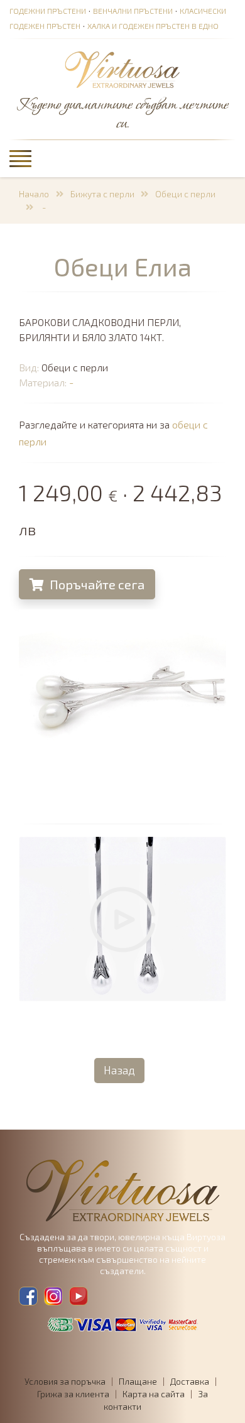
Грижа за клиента (73, 1393)
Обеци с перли (185, 193)
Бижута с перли (102, 193)
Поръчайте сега (95, 584)
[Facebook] (28, 1296)
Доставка (189, 1381)
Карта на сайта (153, 1393)
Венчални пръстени (133, 10)
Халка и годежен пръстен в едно (153, 25)
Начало (34, 193)
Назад (119, 1070)
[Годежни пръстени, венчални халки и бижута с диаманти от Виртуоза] (122, 70)
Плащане (138, 1381)
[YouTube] (78, 1296)
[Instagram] (53, 1296)
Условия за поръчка (65, 1381)
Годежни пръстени (47, 10)
